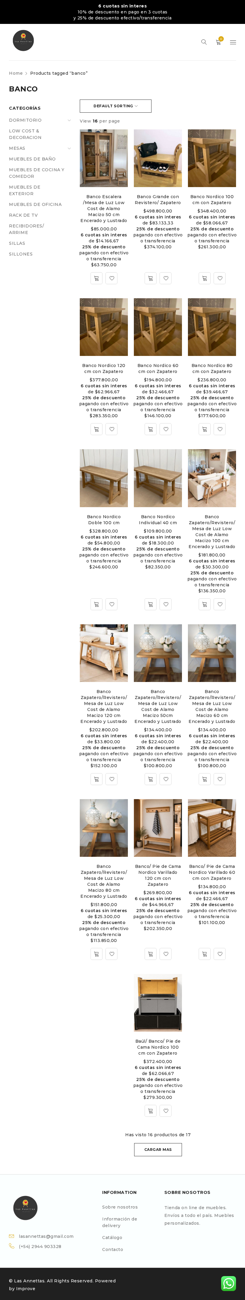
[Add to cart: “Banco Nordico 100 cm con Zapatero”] (204, 278)
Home (16, 73)
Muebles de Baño (32, 159)
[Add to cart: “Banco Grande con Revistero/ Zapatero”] (150, 278)
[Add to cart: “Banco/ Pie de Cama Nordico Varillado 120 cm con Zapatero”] (150, 954)
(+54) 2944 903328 (40, 1246)
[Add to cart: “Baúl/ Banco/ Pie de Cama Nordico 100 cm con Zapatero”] (150, 1111)
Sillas (17, 243)
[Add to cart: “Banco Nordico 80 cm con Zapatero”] (204, 429)
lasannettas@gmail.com (46, 1236)
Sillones (21, 254)
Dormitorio (25, 120)
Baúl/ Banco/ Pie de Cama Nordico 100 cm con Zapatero (158, 1047)
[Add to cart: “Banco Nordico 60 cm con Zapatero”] (150, 429)
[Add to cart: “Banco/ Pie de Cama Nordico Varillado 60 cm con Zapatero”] (204, 954)
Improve (26, 1288)
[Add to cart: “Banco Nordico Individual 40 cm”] (150, 604)
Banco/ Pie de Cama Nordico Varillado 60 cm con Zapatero (212, 872)
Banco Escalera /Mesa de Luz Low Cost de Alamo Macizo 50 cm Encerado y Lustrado (103, 208)
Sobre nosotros (120, 1207)
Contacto (112, 1249)
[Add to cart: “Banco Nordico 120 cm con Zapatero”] (96, 429)
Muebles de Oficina (35, 204)
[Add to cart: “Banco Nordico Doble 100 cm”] (96, 604)
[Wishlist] (111, 278)
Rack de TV (23, 215)
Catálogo (112, 1237)
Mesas (17, 148)
